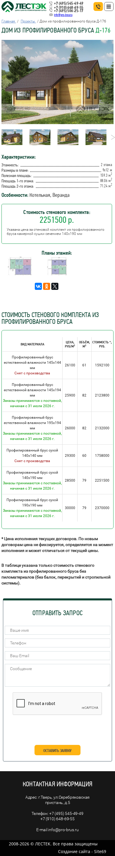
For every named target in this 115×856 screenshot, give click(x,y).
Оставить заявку (57, 750)
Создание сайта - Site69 (82, 851)
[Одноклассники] (46, 286)
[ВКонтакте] (38, 286)
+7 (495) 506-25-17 (68, 10)
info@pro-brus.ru (63, 15)
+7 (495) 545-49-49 (68, 3)
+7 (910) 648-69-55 (68, 7)
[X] (54, 286)
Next (111, 137)
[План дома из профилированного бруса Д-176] (20, 274)
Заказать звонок (98, 6)
